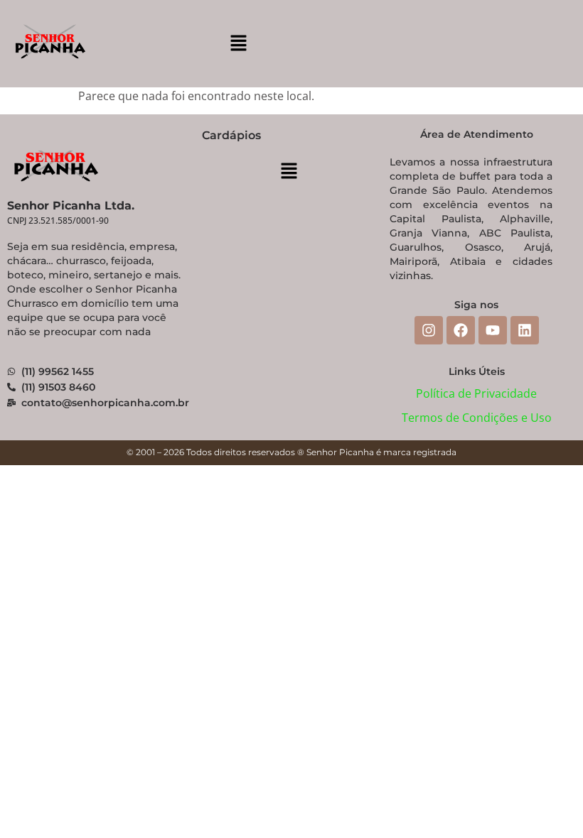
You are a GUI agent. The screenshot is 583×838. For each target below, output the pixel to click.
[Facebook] (460, 330)
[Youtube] (492, 330)
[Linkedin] (524, 330)
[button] (238, 43)
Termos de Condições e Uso (477, 417)
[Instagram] (428, 330)
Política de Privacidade (476, 393)
